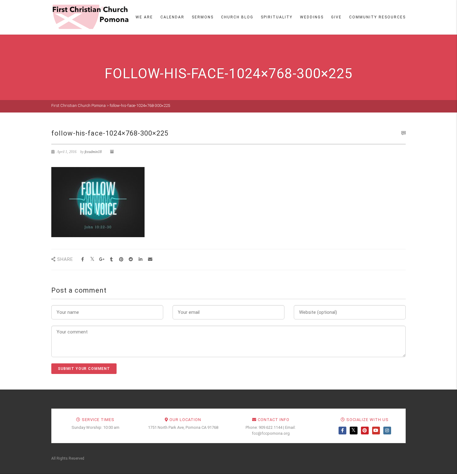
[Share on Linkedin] (140, 259)
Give (336, 17)
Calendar (172, 17)
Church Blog (237, 17)
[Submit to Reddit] (131, 259)
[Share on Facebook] (82, 259)
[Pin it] (121, 259)
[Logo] (90, 17)
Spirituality (277, 17)
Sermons (203, 17)
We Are (144, 17)
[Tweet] (92, 259)
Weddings (312, 17)
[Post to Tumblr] (111, 259)
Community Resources (377, 17)
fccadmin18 (93, 152)
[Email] (150, 259)
